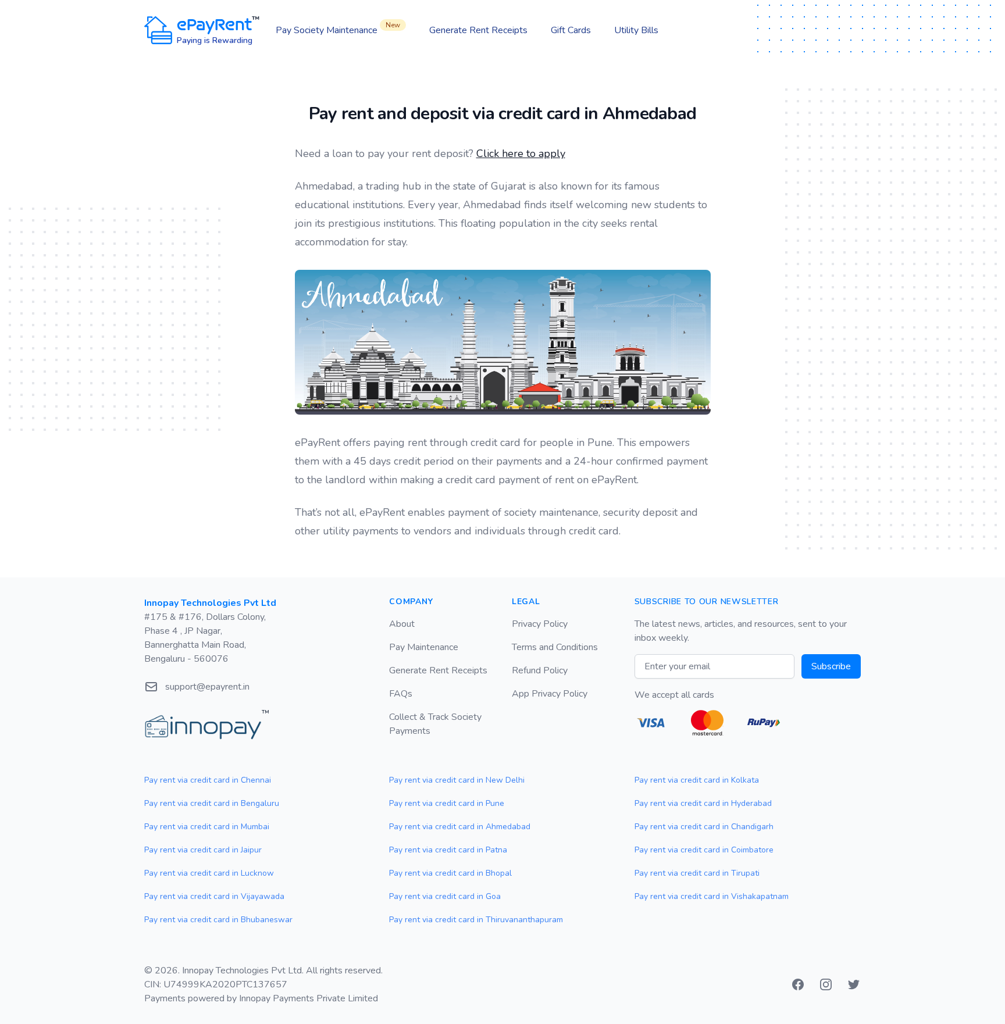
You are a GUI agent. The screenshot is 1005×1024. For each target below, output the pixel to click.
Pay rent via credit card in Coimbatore (704, 849)
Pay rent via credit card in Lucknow (209, 873)
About (402, 624)
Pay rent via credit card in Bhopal (450, 873)
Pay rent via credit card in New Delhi (457, 780)
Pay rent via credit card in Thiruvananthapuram (476, 919)
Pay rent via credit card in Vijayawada (214, 896)
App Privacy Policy (549, 693)
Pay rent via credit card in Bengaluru (211, 803)
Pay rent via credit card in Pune (446, 803)
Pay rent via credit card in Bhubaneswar (218, 919)
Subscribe (831, 666)
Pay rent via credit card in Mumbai (206, 826)
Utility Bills (636, 30)
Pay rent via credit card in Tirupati (697, 873)
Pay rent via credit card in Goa (445, 896)
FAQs (400, 693)
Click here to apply (520, 153)
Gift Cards (571, 30)
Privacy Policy (540, 624)
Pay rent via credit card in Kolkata (697, 780)
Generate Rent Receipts (478, 30)
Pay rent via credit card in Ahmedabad (459, 826)
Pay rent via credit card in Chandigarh (704, 826)
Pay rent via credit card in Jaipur (203, 849)
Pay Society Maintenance (338, 30)
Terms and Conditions (555, 647)
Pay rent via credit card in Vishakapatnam (712, 896)
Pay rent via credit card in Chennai (207, 780)
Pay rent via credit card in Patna (448, 849)
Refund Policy (540, 670)
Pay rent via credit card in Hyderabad (703, 803)
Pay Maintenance (423, 647)
